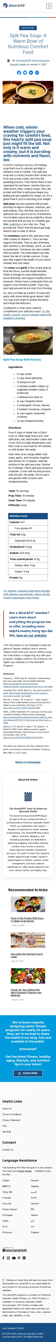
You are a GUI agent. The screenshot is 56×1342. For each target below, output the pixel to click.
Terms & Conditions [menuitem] (11, 1114)
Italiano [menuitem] (34, 1215)
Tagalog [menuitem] (35, 1186)
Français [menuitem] (6, 1197)
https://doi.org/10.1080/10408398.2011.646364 (23, 737)
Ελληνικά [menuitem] (7, 1232)
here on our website (31, 635)
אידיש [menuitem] (4, 1226)
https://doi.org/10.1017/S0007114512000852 (21, 708)
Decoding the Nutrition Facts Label (27, 955)
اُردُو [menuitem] (32, 1221)
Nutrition (28, 28)
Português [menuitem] (7, 1215)
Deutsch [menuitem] (35, 1203)
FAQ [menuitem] (4, 1126)
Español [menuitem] (35, 1180)
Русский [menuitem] (6, 1203)
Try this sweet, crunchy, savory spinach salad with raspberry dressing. (27, 315)
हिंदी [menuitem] (32, 1209)
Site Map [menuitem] (6, 1131)
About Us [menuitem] (7, 1108)
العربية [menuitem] (34, 1192)
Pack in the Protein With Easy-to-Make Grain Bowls (27, 919)
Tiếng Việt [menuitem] (7, 1192)
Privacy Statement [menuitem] (11, 1120)
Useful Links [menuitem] (12, 1101)
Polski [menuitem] (5, 1221)
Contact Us (7, 1149)
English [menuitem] (5, 1180)
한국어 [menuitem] (34, 1197)
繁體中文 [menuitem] (6, 1186)
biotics (15, 224)
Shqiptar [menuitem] (35, 1232)
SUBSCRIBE (30, 1073)
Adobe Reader (26, 1171)
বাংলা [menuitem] (32, 1226)
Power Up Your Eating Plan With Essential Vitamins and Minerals (26, 992)
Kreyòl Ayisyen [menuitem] (9, 1209)
